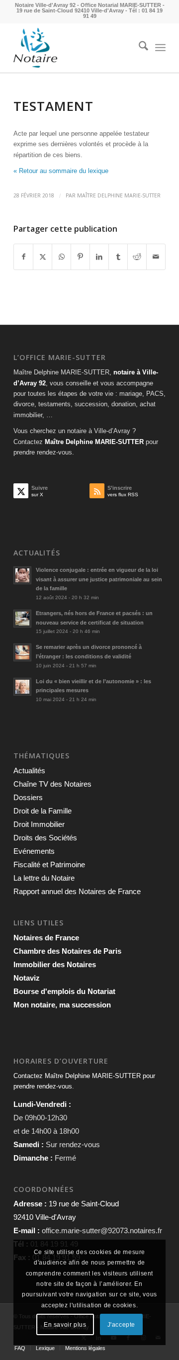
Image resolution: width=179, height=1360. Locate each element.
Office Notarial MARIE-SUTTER (121, 5)
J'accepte (121, 1324)
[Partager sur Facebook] (23, 257)
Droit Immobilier (39, 824)
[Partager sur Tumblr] (118, 257)
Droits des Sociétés (45, 837)
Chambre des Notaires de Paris (67, 951)
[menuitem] (138, 48)
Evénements (34, 851)
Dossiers (28, 797)
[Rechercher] (138, 48)
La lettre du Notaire (44, 878)
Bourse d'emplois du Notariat (64, 991)
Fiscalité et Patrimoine (49, 864)
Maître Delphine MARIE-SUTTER (119, 195)
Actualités (29, 770)
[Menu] (160, 48)
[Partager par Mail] (156, 257)
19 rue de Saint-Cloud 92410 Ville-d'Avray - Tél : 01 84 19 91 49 (89, 13)
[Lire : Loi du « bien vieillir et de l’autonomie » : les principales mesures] (22, 687)
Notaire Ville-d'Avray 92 (45, 5)
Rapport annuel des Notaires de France (77, 891)
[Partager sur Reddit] (137, 257)
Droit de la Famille (42, 811)
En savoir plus (65, 1324)
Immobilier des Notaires (54, 964)
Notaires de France (46, 937)
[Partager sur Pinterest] (80, 257)
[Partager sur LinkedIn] (99, 257)
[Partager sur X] (42, 257)
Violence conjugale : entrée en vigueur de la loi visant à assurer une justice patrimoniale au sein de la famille (99, 579)
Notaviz (26, 978)
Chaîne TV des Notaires (52, 784)
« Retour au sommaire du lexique (60, 171)
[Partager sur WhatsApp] (61, 257)
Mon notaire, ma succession (62, 1004)
